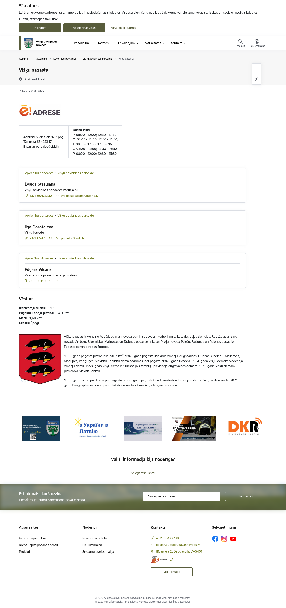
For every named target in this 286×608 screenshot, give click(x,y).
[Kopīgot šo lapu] (256, 79)
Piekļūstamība (92, 545)
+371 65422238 (167, 538)
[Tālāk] (257, 428)
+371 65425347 (41, 238)
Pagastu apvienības (32, 538)
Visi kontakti (171, 572)
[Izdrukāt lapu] (256, 69)
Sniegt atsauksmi (143, 473)
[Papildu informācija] (171, 559)
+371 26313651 (40, 281)
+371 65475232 (41, 196)
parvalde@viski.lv (72, 238)
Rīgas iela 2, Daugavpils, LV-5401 (179, 551)
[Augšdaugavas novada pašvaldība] (41, 43)
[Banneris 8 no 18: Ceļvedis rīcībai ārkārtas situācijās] (194, 428)
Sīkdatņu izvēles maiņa (98, 552)
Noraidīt (39, 28)
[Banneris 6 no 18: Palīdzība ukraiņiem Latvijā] (92, 428)
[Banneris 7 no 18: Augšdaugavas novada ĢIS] (143, 428)
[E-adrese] (159, 559)
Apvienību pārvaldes (39, 173)
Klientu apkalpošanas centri (38, 545)
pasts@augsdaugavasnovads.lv (178, 545)
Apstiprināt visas (84, 28)
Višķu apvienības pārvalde (76, 173)
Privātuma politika (95, 538)
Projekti (24, 552)
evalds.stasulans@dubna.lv (79, 196)
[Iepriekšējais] (28, 428)
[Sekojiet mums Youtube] (233, 538)
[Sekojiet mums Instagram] (224, 539)
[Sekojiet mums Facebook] (215, 539)
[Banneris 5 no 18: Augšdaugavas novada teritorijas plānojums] (41, 428)
